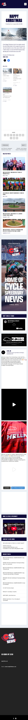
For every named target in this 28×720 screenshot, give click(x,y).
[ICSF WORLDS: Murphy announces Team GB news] (14, 184)
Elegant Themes (12, 716)
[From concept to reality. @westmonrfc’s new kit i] (14, 469)
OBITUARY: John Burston (9, 595)
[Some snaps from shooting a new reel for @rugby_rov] (14, 372)
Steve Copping (13, 24)
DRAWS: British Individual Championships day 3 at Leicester (13, 563)
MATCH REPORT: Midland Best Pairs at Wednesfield (12, 173)
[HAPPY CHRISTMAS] (7, 71)
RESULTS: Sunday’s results (10, 591)
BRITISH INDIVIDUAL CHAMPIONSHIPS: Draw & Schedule (14, 583)
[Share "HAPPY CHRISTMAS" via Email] (14, 138)
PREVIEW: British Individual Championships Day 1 (14, 578)
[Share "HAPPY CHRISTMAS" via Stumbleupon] (11, 138)
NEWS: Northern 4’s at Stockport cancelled (11, 599)
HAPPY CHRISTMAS (6, 75)
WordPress (22, 716)
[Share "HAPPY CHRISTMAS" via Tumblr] (14, 135)
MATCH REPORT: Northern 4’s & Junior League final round (12, 214)
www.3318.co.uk (4, 661)
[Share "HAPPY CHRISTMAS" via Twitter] (8, 135)
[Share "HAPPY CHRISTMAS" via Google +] (11, 135)
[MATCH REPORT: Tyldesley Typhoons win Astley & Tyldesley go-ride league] (14, 223)
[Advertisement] (14, 114)
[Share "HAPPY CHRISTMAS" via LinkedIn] (20, 135)
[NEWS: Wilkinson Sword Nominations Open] (17, 71)
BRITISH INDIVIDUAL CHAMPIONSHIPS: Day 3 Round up (13, 558)
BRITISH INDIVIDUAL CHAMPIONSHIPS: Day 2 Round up (13, 568)
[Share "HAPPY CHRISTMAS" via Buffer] (23, 135)
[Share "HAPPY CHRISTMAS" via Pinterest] (17, 135)
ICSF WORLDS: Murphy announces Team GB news (13, 193)
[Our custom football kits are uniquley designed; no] (14, 404)
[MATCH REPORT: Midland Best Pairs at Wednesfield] (14, 163)
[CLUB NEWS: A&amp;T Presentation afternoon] (7, 89)
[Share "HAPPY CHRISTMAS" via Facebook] (5, 135)
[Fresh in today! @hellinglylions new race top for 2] (14, 437)
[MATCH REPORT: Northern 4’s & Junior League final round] (14, 205)
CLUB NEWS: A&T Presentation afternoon (7, 95)
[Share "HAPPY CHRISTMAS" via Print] (17, 138)
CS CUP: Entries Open (8, 588)
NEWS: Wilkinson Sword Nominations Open (17, 77)
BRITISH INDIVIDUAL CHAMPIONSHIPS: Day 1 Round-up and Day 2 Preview (13, 573)
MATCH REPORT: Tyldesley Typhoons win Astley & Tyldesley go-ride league (13, 230)
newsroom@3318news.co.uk (10, 547)
